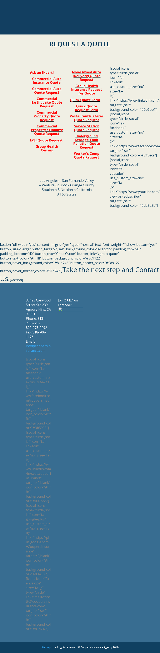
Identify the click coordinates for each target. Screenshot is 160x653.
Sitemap (46, 647)
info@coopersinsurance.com (38, 348)
